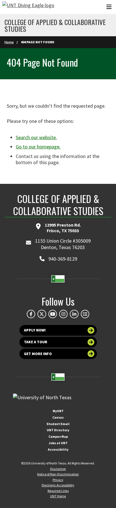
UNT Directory (58, 430)
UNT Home (58, 496)
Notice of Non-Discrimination (58, 474)
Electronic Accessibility (58, 485)
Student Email (58, 424)
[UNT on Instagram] (63, 314)
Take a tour (35, 342)
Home (9, 42)
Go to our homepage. (38, 146)
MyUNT (58, 411)
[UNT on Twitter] (41, 314)
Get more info (38, 353)
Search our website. (36, 137)
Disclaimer (58, 469)
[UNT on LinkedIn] (74, 314)
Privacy (58, 480)
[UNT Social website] (85, 314)
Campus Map (58, 436)
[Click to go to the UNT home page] (28, 7)
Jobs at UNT (58, 443)
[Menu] (108, 7)
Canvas (58, 417)
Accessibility (58, 449)
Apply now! (35, 330)
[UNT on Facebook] (31, 314)
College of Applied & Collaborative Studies (55, 25)
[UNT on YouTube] (52, 314)
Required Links (58, 491)
